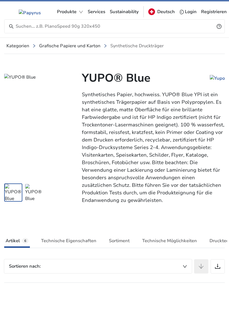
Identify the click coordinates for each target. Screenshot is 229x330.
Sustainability (124, 12)
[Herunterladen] (218, 266)
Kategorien (17, 46)
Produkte (67, 12)
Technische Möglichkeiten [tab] (169, 241)
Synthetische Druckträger (137, 46)
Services (96, 12)
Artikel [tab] (16, 241)
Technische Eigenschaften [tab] (68, 241)
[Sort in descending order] (201, 266)
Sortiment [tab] (119, 241)
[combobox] (98, 266)
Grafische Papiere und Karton (70, 46)
